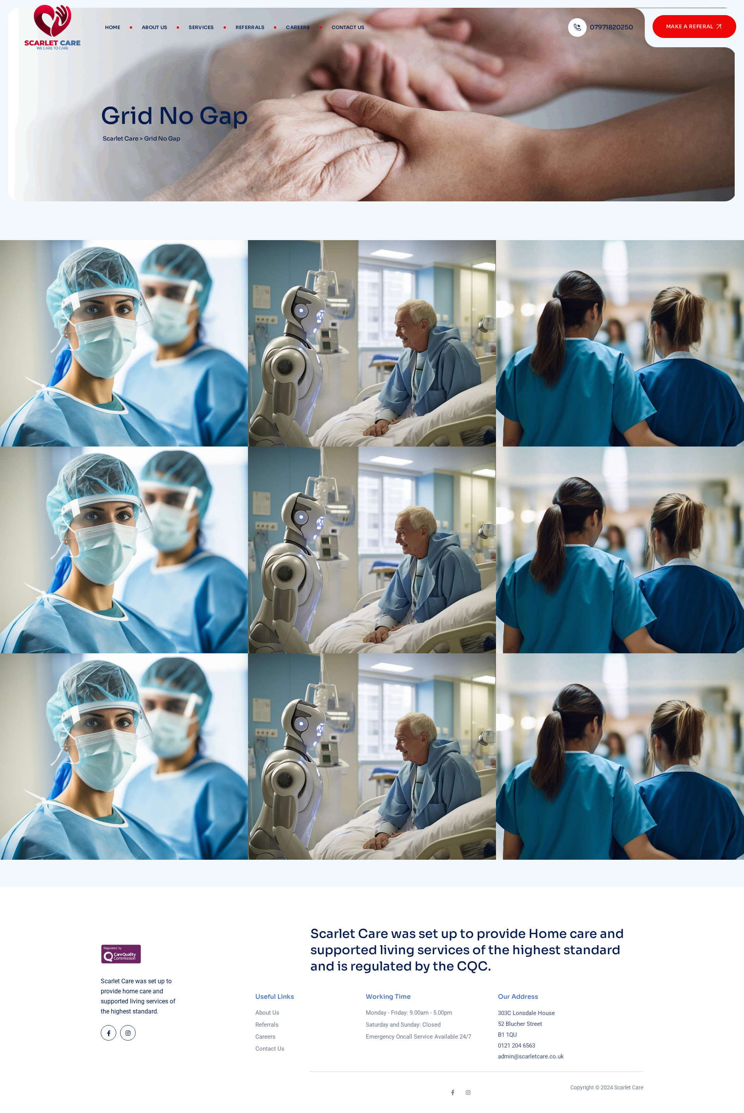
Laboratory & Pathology (562, 854)
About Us (154, 27)
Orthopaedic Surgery (310, 854)
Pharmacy (522, 428)
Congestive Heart (549, 647)
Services (201, 27)
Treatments (523, 635)
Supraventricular (547, 441)
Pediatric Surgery (301, 647)
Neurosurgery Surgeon (65, 441)
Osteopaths (275, 428)
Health (20, 428)
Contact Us (348, 27)
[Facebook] (108, 1033)
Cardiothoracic (48, 647)
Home (112, 27)
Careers (298, 27)
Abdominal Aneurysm (310, 441)
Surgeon (271, 635)
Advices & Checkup (57, 854)
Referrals (250, 27)
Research (24, 635)
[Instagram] (128, 1033)
